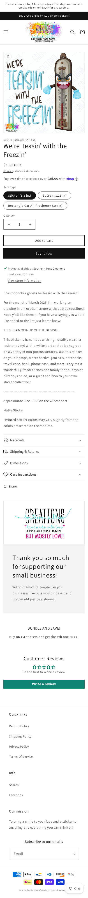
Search (14, 785)
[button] (6, 32)
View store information (24, 281)
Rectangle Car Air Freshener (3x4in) (35, 206)
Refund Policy (19, 726)
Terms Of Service (21, 757)
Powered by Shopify (59, 890)
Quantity (9, 215)
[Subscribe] (74, 854)
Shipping (8, 170)
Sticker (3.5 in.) (19, 195)
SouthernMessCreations (38, 890)
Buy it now (44, 253)
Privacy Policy (19, 746)
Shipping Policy (20, 736)
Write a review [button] (44, 684)
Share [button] (13, 486)
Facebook (16, 795)
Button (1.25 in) (55, 195)
